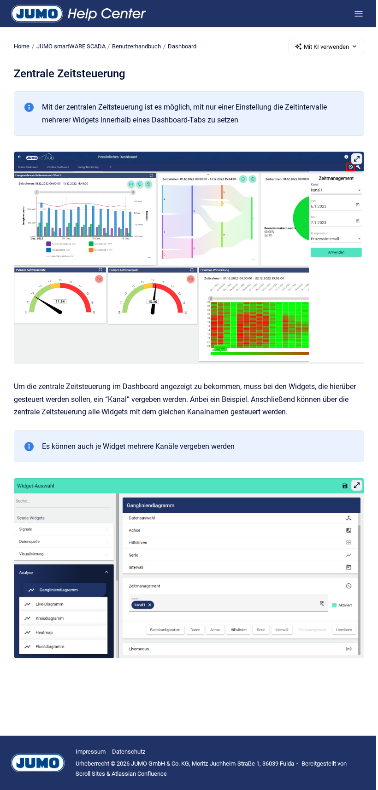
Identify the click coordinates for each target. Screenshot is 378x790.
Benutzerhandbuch (136, 46)
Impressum (91, 751)
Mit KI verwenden (326, 46)
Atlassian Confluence (139, 773)
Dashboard (182, 46)
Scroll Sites (90, 773)
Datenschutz (128, 751)
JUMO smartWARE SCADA (71, 46)
